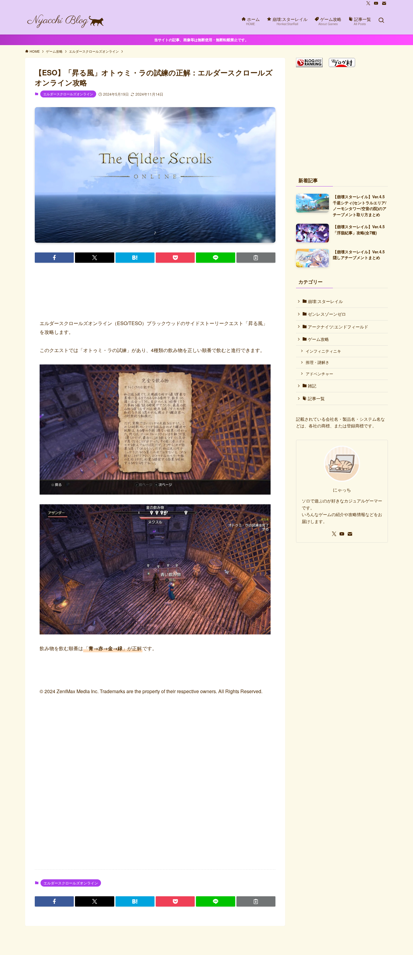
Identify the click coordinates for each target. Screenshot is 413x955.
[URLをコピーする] (255, 257)
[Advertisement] (155, 787)
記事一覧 (316, 398)
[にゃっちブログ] (65, 21)
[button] (54, 257)
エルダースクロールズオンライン (68, 93)
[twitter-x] (368, 3)
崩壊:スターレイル (325, 301)
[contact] (384, 3)
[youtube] (376, 3)
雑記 (311, 386)
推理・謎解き (317, 362)
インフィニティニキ (323, 351)
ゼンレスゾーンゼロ (326, 314)
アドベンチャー (319, 374)
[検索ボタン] (381, 21)
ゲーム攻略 (318, 339)
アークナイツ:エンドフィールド (337, 327)
